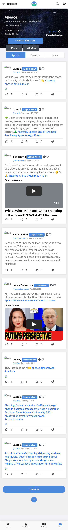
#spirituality (38, 412)
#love (18, 405)
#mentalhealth (36, 415)
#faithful (28, 453)
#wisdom (17, 460)
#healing (10, 405)
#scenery (50, 80)
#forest (37, 135)
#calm (41, 131)
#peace (16, 55)
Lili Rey (17, 359)
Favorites (35, 55)
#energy (51, 405)
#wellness (50, 131)
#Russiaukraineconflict (25, 300)
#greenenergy (25, 135)
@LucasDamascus (21, 289)
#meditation (29, 405)
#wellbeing (11, 135)
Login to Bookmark (25, 41)
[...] (6, 88)
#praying (45, 453)
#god (37, 453)
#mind (17, 84)
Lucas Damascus (23, 285)
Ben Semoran (21, 234)
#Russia (13, 175)
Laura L (17, 68)
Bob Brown (19, 156)
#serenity (23, 131)
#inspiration (52, 408)
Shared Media (14, 180)
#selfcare (10, 412)
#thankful (10, 463)
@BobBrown (18, 160)
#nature (23, 415)
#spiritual (19, 408)
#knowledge (23, 463)
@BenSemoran (19, 238)
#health (9, 408)
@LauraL (17, 72)
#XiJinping (33, 175)
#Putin (43, 175)
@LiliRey (16, 363)
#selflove (10, 371)
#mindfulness (23, 412)
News (55, 55)
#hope (8, 460)
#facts (51, 300)
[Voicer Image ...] (6, 376)
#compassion (31, 460)
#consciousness (14, 419)
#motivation (11, 415)
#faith (19, 453)
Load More (34, 489)
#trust (22, 456)
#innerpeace (47, 367)
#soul (53, 456)
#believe (55, 453)
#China (22, 175)
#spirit (25, 84)
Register (10, 3)
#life (48, 412)
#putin (8, 300)
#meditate (56, 463)
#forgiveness (47, 460)
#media (43, 300)
